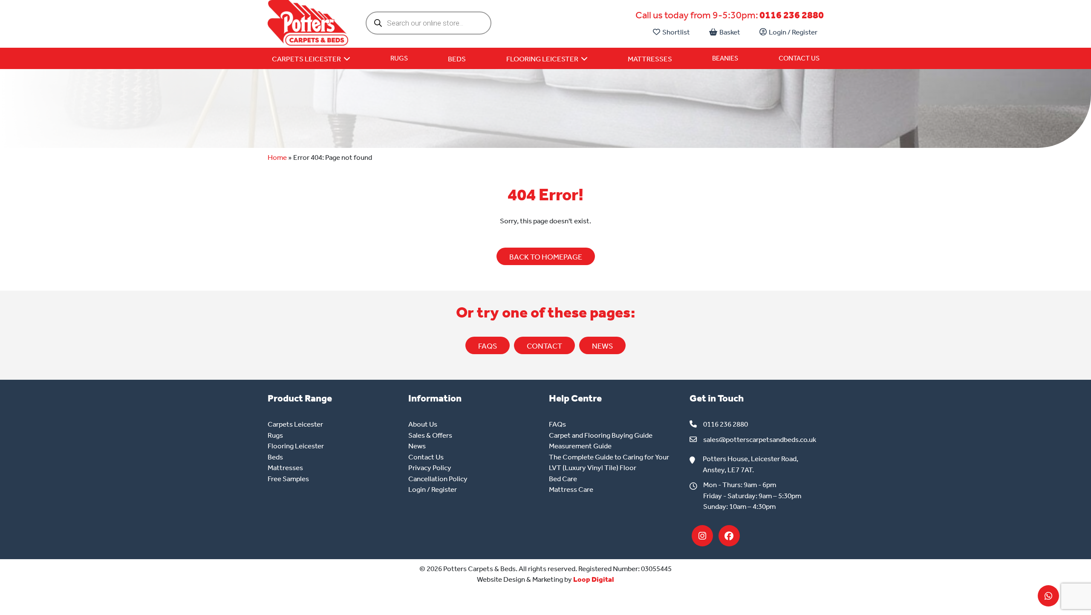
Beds (275, 457)
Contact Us (799, 58)
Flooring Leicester (296, 446)
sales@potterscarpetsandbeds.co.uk (759, 439)
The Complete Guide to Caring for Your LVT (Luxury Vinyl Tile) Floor (609, 462)
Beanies (725, 58)
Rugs (399, 58)
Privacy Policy (429, 467)
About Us (422, 424)
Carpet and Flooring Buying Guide (600, 435)
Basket (729, 32)
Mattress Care (571, 489)
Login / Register (793, 32)
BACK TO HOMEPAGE (545, 257)
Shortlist (676, 32)
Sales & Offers (430, 435)
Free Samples (288, 478)
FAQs (487, 346)
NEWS (602, 346)
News (417, 446)
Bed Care (563, 478)
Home (277, 157)
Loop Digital (593, 579)
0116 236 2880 (791, 15)
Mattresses (285, 467)
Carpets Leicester (295, 424)
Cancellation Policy (438, 478)
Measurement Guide (580, 446)
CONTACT (544, 346)
